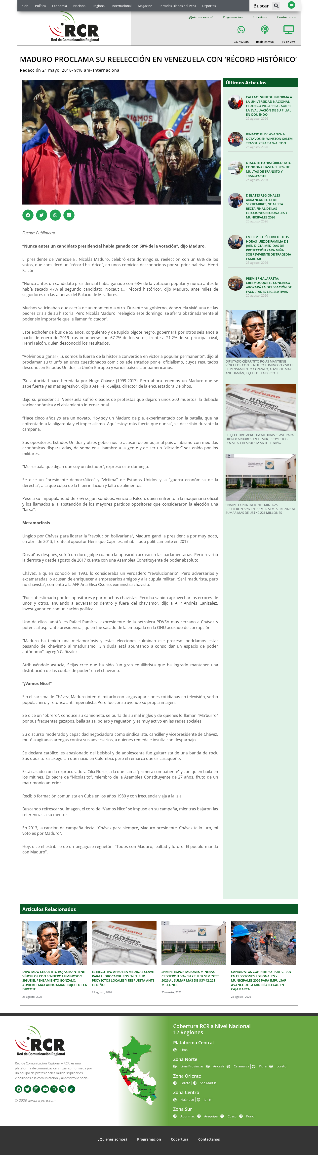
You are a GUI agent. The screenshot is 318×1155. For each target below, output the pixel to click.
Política (40, 5)
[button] (276, 6)
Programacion (233, 17)
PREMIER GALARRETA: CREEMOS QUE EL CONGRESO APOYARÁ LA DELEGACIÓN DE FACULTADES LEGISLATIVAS (269, 285)
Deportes (209, 5)
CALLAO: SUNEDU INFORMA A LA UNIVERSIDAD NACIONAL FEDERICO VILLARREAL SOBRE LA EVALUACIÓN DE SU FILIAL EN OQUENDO (269, 106)
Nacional (79, 5)
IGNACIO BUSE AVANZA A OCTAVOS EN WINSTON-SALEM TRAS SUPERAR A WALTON (269, 138)
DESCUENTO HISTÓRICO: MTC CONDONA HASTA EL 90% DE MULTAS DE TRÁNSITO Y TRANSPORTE (268, 169)
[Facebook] (18, 1089)
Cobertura (260, 17)
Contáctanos (286, 17)
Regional (99, 5)
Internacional (121, 5)
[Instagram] (36, 1089)
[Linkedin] (62, 1089)
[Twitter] (27, 1089)
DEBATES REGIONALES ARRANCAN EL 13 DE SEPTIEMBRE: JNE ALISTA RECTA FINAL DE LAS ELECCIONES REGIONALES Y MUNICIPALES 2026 (266, 206)
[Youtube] (45, 1089)
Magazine (145, 5)
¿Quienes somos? (201, 17)
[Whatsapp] (54, 1089)
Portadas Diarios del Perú (177, 5)
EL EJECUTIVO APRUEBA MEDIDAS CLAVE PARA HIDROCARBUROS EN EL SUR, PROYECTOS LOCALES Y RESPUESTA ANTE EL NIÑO (260, 439)
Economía (59, 5)
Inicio (25, 5)
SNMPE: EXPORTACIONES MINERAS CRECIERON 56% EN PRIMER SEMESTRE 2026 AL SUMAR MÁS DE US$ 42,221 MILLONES (261, 509)
